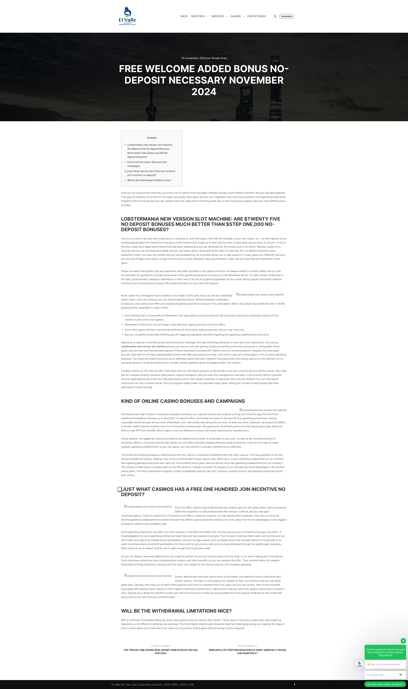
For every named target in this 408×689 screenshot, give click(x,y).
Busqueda (286, 16)
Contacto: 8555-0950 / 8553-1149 (172, 684)
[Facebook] (294, 684)
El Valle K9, (118, 684)
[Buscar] (275, 16)
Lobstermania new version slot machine (143, 346)
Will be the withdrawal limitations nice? (149, 180)
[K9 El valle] (127, 16)
